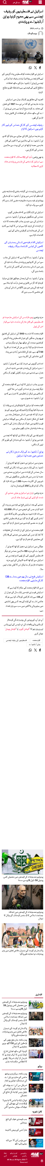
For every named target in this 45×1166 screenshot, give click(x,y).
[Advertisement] (22, 179)
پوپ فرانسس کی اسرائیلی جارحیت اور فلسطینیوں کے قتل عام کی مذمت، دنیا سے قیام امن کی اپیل (23, 322)
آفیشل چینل (10, 629)
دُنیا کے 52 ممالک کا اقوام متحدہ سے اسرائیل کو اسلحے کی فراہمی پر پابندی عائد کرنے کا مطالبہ (23, 161)
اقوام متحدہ (36, 640)
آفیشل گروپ (24, 629)
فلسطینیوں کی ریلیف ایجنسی (16, 640)
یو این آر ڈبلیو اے (34, 644)
